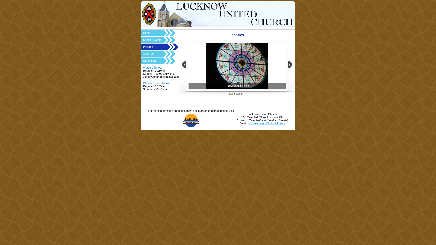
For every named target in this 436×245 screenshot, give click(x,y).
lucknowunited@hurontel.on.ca (266, 123)
